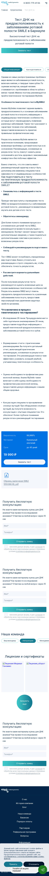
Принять (13, 864)
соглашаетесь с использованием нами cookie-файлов (24, 857)
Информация (24, 842)
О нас (24, 799)
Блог (24, 807)
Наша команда (24, 814)
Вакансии (24, 817)
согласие (38, 547)
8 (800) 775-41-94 (32, 3)
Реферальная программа (24, 832)
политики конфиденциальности (28, 551)
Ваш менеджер (10, 641)
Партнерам (24, 828)
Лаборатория (27, 641)
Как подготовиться (33, 70)
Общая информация (12, 70)
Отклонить (34, 864)
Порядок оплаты (24, 821)
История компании (24, 803)
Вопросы (25, 836)
